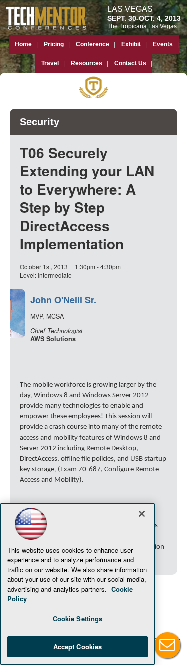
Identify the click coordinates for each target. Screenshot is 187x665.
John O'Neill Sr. (63, 299)
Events (163, 44)
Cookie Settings (78, 618)
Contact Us (130, 63)
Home (23, 44)
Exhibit (131, 44)
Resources (86, 63)
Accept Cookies (77, 646)
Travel (50, 63)
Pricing (54, 44)
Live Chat (167, 645)
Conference (92, 44)
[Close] (142, 514)
